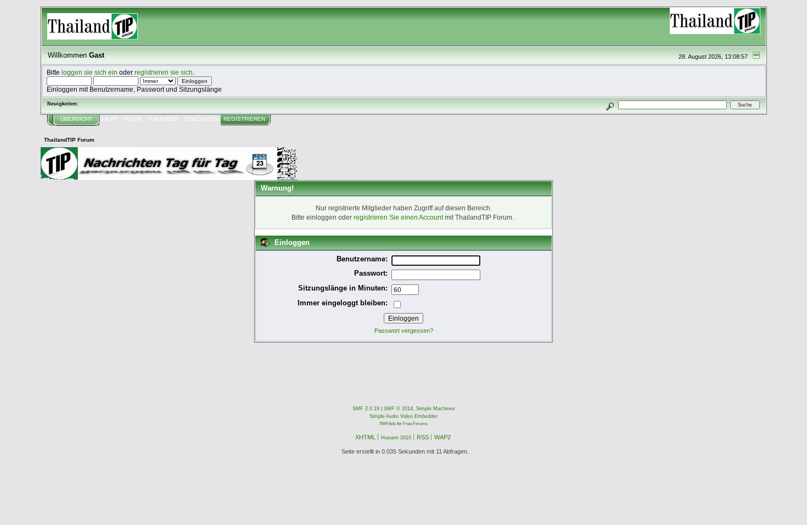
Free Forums (415, 423)
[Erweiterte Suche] (610, 105)
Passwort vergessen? (403, 330)
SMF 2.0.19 (365, 408)
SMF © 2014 (398, 408)
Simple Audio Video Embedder (403, 416)
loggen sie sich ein (89, 72)
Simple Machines (435, 408)
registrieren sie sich (163, 72)
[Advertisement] (240, 367)
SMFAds (387, 423)
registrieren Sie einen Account (398, 217)
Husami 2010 (396, 437)
